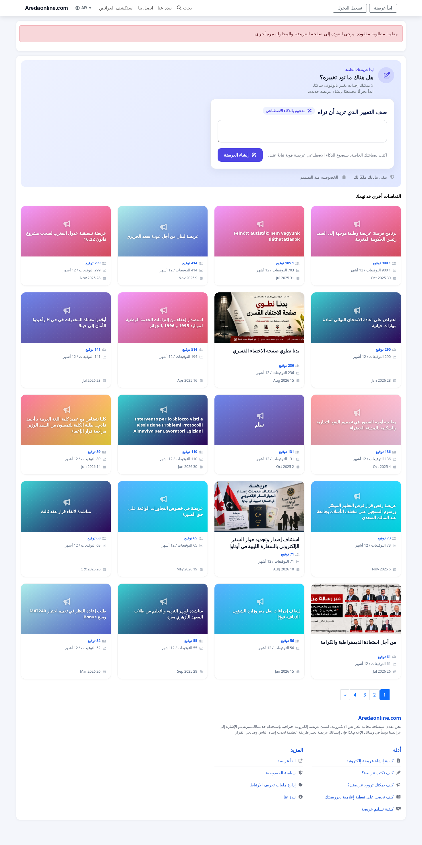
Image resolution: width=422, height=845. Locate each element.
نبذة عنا (165, 7)
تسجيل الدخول (350, 8)
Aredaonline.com (46, 8)
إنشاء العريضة (236, 155)
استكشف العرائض (116, 7)
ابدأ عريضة (383, 8)
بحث (187, 7)
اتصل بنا (145, 7)
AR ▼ (86, 7)
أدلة (397, 749)
